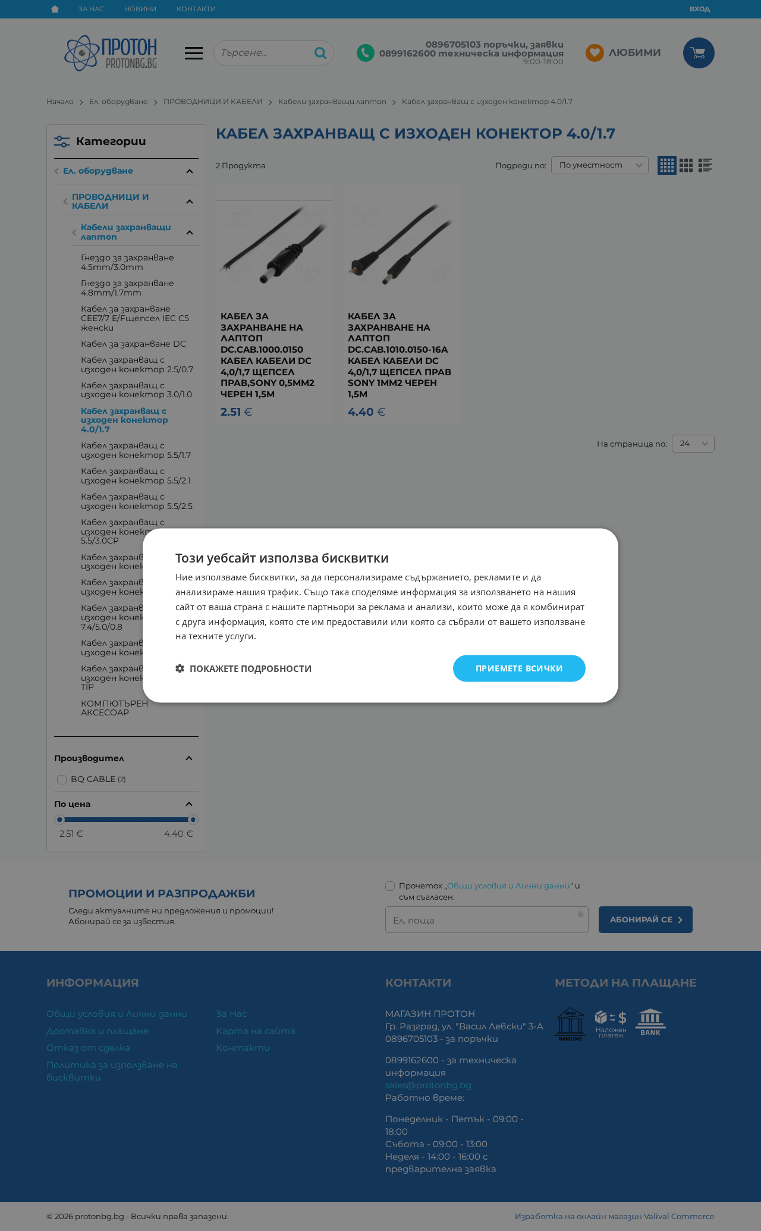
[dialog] (380, 616)
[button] (243, 668)
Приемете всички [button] (519, 668)
